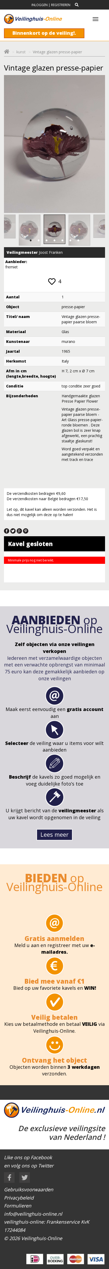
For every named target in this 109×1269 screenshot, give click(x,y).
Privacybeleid (19, 1197)
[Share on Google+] (19, 530)
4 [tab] (54, 240)
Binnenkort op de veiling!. (44, 33)
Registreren (60, 5)
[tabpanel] (54, 229)
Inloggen (39, 5)
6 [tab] (70, 240)
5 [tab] (62, 240)
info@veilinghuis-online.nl (33, 1214)
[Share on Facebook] (6, 530)
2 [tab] (38, 240)
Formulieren (17, 1205)
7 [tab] (78, 240)
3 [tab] (46, 240)
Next (95, 230)
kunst (21, 51)
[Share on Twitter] (13, 530)
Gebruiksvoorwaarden (28, 1189)
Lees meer (54, 834)
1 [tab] (30, 240)
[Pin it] (25, 530)
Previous (14, 230)
